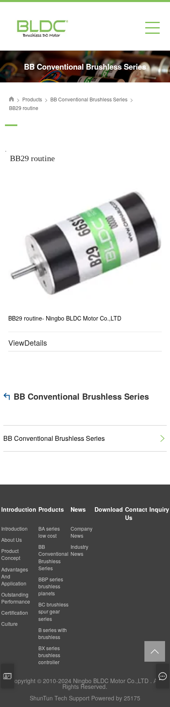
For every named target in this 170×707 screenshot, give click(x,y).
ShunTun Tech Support (60, 698)
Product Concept (10, 554)
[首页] (11, 98)
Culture (9, 623)
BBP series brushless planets (50, 586)
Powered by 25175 (115, 698)
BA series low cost (49, 532)
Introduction (18, 509)
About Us (11, 539)
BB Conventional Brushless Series (81, 396)
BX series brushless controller (49, 654)
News (78, 509)
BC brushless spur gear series (53, 611)
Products (51, 509)
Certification (14, 612)
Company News (81, 532)
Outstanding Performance (15, 598)
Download (108, 509)
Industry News (79, 550)
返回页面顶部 (154, 651)
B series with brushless (52, 633)
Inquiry (159, 509)
